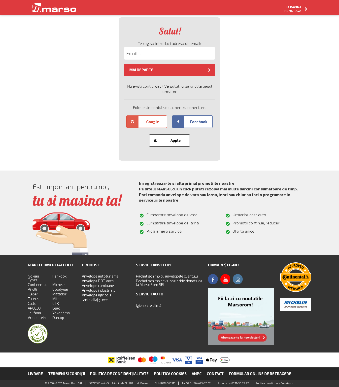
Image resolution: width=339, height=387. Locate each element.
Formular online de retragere (260, 373)
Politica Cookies (170, 373)
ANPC (197, 373)
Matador (59, 294)
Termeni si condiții (66, 373)
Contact (215, 373)
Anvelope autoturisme (100, 276)
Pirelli (32, 289)
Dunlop (58, 317)
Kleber (33, 294)
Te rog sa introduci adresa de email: (169, 43)
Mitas (57, 298)
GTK (55, 303)
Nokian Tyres (33, 278)
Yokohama (61, 313)
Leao (56, 308)
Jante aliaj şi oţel (95, 299)
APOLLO (34, 308)
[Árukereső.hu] (38, 342)
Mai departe (141, 70)
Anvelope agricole (96, 295)
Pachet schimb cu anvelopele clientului (167, 276)
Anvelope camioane (98, 285)
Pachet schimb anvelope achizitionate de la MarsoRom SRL (169, 283)
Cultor (33, 303)
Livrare (35, 373)
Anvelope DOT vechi (98, 281)
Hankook (59, 276)
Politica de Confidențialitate (119, 373)
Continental (37, 284)
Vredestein (37, 317)
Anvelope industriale (98, 290)
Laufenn (34, 313)
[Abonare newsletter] (241, 316)
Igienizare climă (148, 305)
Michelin (59, 284)
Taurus (33, 298)
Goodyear (60, 289)
